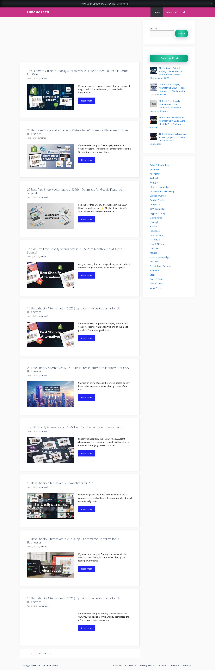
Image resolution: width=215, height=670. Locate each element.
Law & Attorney (158, 244)
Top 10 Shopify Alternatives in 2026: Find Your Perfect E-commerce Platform (76, 427)
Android (154, 178)
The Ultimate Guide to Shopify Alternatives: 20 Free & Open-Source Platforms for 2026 (77, 72)
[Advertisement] (80, 40)
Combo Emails (157, 200)
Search (153, 28)
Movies (153, 252)
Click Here (122, 3)
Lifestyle (154, 248)
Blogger (154, 182)
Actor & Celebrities (159, 164)
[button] (184, 12)
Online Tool (171, 11)
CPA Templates (158, 208)
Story (152, 274)
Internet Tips (156, 235)
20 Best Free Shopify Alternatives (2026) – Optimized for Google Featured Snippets (74, 191)
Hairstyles (155, 222)
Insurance (155, 230)
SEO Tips (154, 261)
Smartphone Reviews (160, 265)
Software (154, 270)
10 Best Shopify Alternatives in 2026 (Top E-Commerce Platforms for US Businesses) (73, 310)
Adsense (154, 169)
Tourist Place (156, 283)
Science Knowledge (159, 257)
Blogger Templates (160, 186)
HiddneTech (38, 11)
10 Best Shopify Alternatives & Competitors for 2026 (60, 483)
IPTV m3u (155, 239)
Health (153, 226)
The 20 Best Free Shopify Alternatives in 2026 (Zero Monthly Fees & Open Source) (74, 251)
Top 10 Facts (156, 279)
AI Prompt (155, 173)
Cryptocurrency (157, 213)
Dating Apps (156, 217)
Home (156, 11)
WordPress (155, 287)
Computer (155, 204)
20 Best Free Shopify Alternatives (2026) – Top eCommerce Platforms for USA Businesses (77, 132)
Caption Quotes (158, 195)
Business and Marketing (162, 191)
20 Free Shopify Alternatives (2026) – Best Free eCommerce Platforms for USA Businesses (78, 369)
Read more (86, 100)
